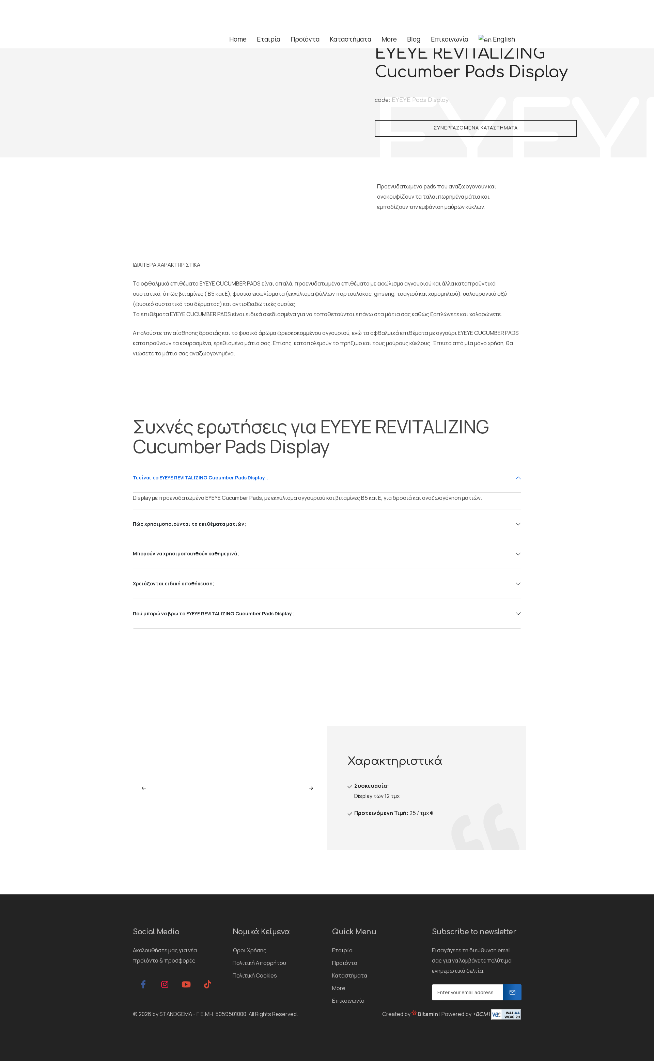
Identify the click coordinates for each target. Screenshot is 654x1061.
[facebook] (143, 984)
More (338, 988)
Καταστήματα (349, 975)
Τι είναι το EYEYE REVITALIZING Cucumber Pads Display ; (200, 477)
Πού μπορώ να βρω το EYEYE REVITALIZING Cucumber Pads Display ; (214, 613)
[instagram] (164, 984)
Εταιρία (342, 950)
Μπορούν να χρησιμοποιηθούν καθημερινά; (186, 553)
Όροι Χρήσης (249, 950)
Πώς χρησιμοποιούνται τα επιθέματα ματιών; (189, 524)
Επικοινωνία (348, 1000)
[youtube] (186, 984)
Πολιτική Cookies (255, 975)
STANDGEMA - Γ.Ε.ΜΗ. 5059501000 (202, 1014)
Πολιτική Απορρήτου (259, 963)
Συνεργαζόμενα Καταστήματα (476, 128)
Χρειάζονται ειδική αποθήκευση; (173, 583)
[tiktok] (207, 984)
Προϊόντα (344, 963)
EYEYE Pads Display (420, 100)
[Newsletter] (512, 992)
